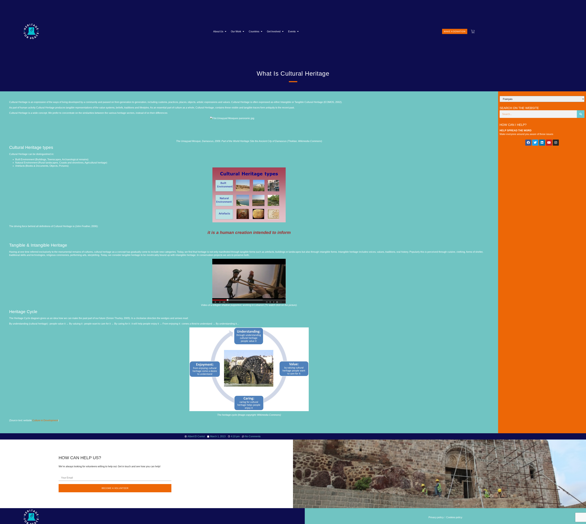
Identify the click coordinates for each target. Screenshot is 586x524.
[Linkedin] (542, 143)
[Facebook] (528, 143)
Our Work (236, 31)
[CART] (472, 31)
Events (292, 31)
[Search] (580, 114)
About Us (218, 31)
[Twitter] (535, 143)
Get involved (273, 31)
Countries (254, 31)
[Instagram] (556, 143)
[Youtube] (549, 143)
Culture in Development (45, 420)
